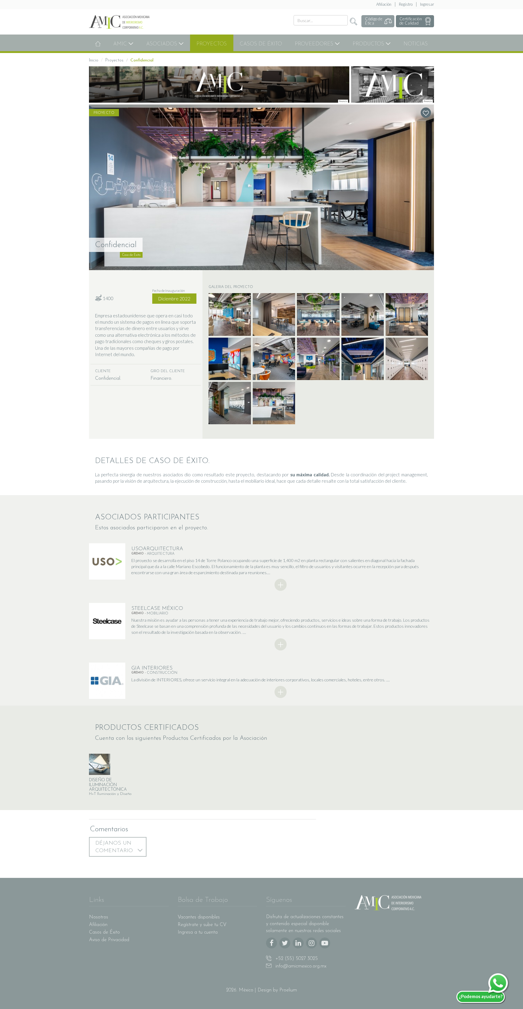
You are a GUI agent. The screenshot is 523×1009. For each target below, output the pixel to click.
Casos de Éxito (261, 44)
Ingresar (427, 4)
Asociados (162, 44)
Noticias (415, 44)
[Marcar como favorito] (426, 113)
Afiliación (383, 4)
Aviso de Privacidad (109, 940)
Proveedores (315, 44)
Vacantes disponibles (199, 917)
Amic (120, 44)
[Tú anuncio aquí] (392, 84)
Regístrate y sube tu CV (202, 924)
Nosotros (98, 917)
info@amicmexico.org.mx (300, 966)
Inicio (93, 60)
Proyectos (211, 44)
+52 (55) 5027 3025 (296, 958)
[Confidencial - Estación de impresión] (261, 187)
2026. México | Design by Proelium (261, 990)
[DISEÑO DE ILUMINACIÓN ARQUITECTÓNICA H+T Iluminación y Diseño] (114, 764)
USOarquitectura (157, 548)
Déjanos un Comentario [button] (115, 847)
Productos (369, 44)
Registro (406, 4)
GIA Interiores (152, 668)
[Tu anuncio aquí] (219, 84)
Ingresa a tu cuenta (198, 932)
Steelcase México (157, 608)
